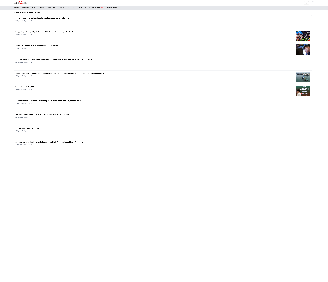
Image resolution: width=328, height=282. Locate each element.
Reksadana (25, 7)
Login (306, 3)
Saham (33, 7)
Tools (86, 7)
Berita (16, 7)
